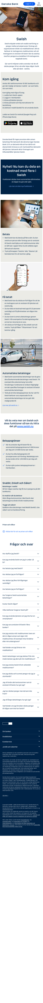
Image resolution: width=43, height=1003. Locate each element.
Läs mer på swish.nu (10, 405)
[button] (21, 554)
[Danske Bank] (10, 4)
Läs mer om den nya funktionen (20, 186)
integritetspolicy (7, 823)
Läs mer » (5, 795)
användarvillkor (7, 821)
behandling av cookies (20, 821)
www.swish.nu (25, 426)
